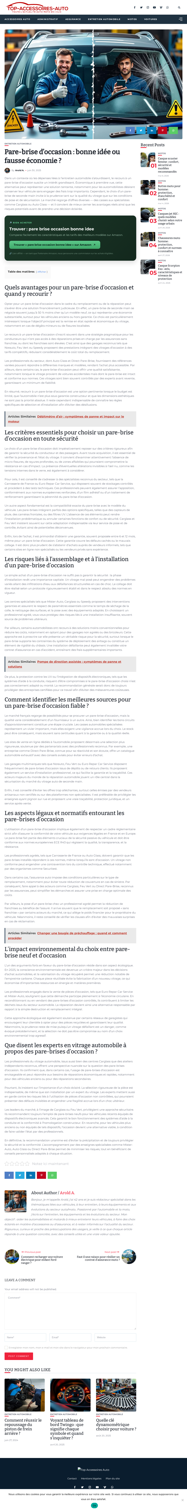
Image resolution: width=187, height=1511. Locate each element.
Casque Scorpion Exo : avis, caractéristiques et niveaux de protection (170, 272)
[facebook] (130, 130)
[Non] (182, 1500)
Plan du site (113, 1478)
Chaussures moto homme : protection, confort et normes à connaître (170, 244)
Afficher (41, 271)
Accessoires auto (17, 19)
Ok (94, 1505)
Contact (72, 1478)
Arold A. (19, 170)
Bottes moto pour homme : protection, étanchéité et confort (169, 192)
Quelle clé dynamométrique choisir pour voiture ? (116, 1424)
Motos (132, 19)
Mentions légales (91, 1478)
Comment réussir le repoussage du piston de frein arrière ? (23, 1427)
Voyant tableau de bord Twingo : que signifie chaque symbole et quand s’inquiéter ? (66, 1429)
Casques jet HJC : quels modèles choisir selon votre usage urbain (170, 218)
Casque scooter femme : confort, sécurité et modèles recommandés (168, 165)
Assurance (73, 19)
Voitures (150, 19)
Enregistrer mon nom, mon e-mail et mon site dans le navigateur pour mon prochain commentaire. (68, 1347)
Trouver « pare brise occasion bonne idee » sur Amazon (52, 244)
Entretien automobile (104, 19)
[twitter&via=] (141, 130)
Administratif (47, 19)
